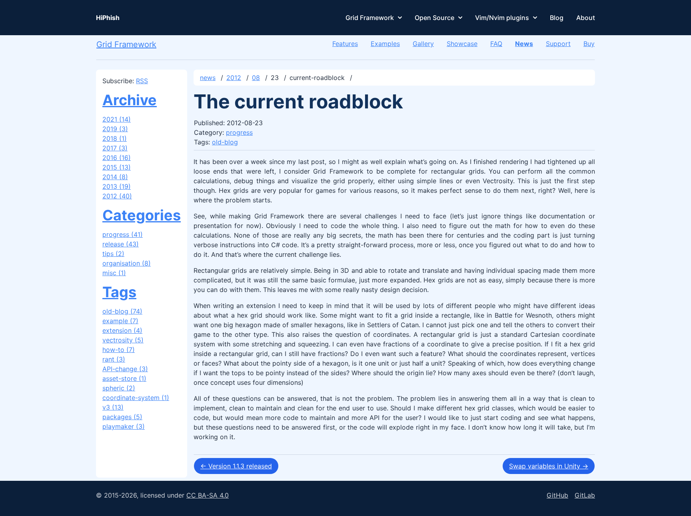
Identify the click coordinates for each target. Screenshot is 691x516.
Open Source (434, 18)
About (585, 18)
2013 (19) (116, 186)
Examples (385, 44)
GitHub (557, 495)
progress (239, 132)
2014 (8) (115, 177)
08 (256, 78)
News (524, 44)
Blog (556, 18)
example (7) (120, 321)
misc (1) (114, 273)
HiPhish (108, 18)
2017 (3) (115, 148)
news (208, 78)
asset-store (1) (124, 378)
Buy (589, 44)
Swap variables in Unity (548, 466)
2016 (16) (116, 158)
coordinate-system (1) (135, 398)
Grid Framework (370, 18)
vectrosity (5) (123, 340)
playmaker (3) (123, 426)
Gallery (423, 44)
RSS (142, 81)
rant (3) (113, 359)
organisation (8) (126, 263)
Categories (141, 215)
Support (558, 44)
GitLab (585, 495)
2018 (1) (114, 138)
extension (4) (122, 330)
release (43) (120, 244)
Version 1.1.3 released (236, 466)
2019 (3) (115, 129)
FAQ (496, 44)
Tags (119, 292)
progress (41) (122, 234)
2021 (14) (116, 119)
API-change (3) (125, 369)
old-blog (225, 142)
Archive (129, 100)
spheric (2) (118, 388)
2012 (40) (117, 196)
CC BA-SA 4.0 (207, 495)
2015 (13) (116, 167)
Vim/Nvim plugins (502, 18)
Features (345, 44)
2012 (233, 78)
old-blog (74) (122, 311)
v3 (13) (113, 407)
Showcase (462, 44)
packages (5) (122, 417)
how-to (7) (118, 350)
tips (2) (113, 254)
